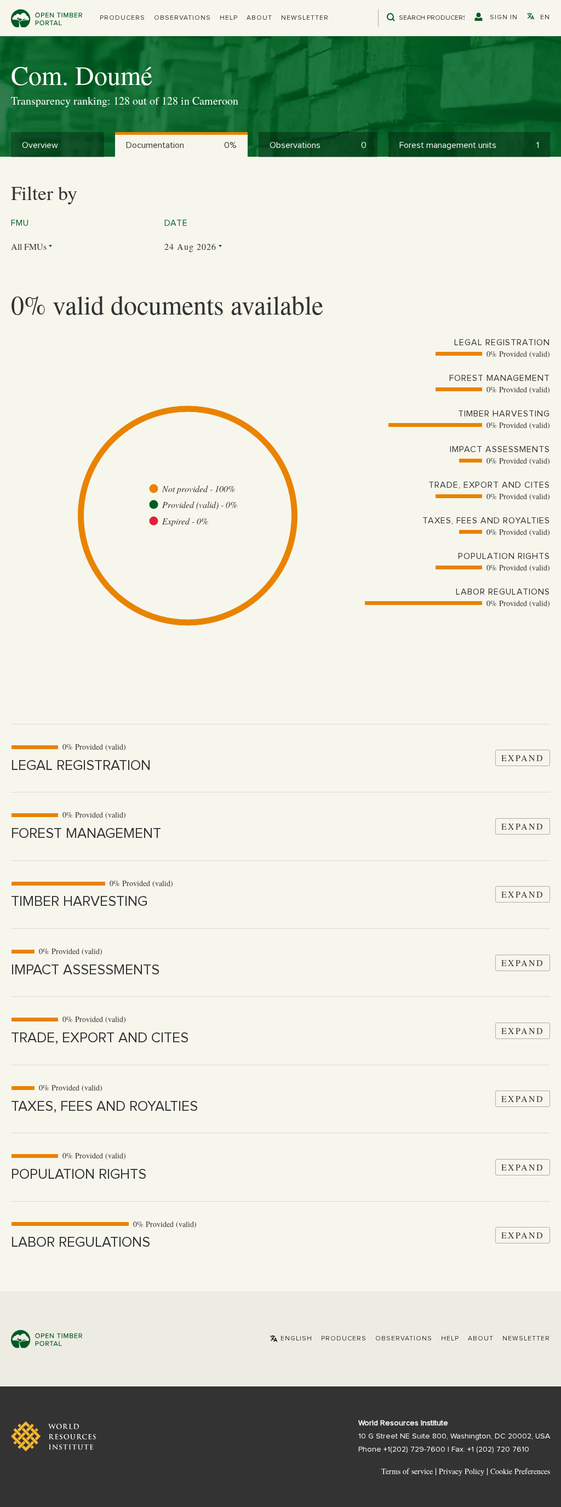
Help (229, 18)
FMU (20, 223)
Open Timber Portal (46, 18)
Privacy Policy (461, 1471)
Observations (182, 18)
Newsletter (305, 18)
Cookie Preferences (520, 1471)
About (259, 18)
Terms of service (407, 1471)
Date (176, 223)
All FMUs (29, 246)
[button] (122, 18)
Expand (522, 757)
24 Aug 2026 (190, 246)
